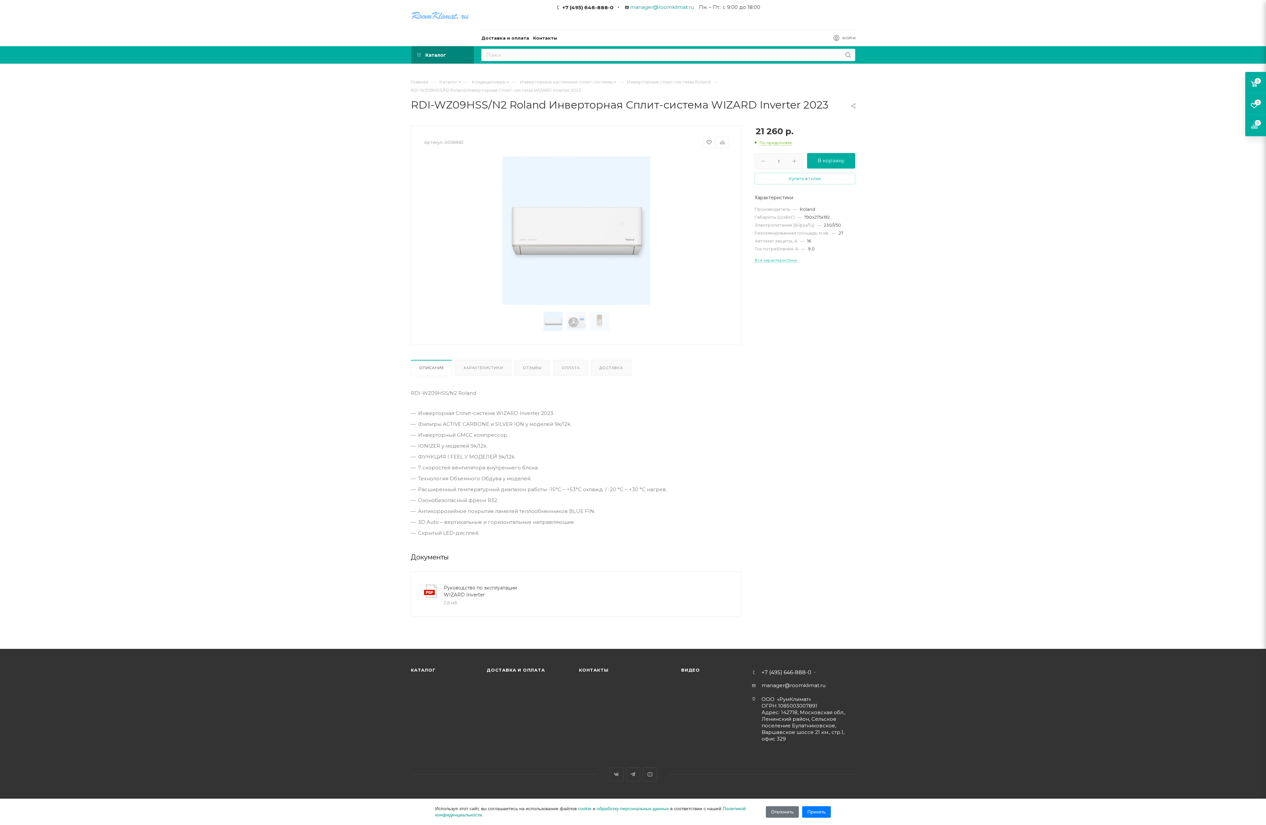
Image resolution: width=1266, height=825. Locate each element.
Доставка (611, 367)
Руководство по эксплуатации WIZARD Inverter (480, 591)
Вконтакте (616, 774)
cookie (584, 808)
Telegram (633, 774)
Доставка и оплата (516, 670)
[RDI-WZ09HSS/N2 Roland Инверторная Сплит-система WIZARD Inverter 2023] (576, 230)
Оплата (570, 367)
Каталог (423, 670)
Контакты (593, 670)
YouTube (650, 774)
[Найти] (848, 55)
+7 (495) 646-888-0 (588, 7)
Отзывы (532, 367)
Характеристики (483, 367)
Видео (690, 670)
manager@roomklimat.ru (662, 7)
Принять (816, 811)
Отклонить (782, 811)
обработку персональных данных (633, 808)
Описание (431, 367)
